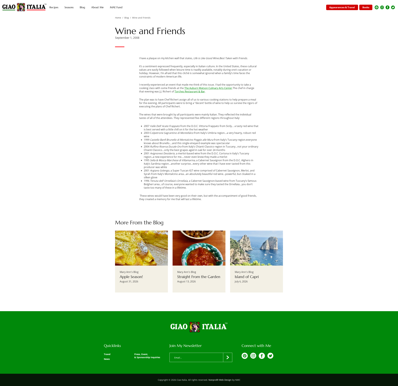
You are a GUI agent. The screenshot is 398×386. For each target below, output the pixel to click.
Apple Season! (131, 276)
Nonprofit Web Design (219, 379)
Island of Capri (247, 276)
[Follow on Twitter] (393, 7)
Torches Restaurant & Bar (190, 91)
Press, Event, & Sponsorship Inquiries (147, 356)
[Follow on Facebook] (387, 7)
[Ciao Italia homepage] (24, 7)
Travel (107, 354)
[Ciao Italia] (199, 327)
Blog (126, 17)
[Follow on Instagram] (382, 7)
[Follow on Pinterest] (376, 7)
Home (118, 17)
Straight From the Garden (198, 276)
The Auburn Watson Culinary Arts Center (208, 88)
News (107, 359)
